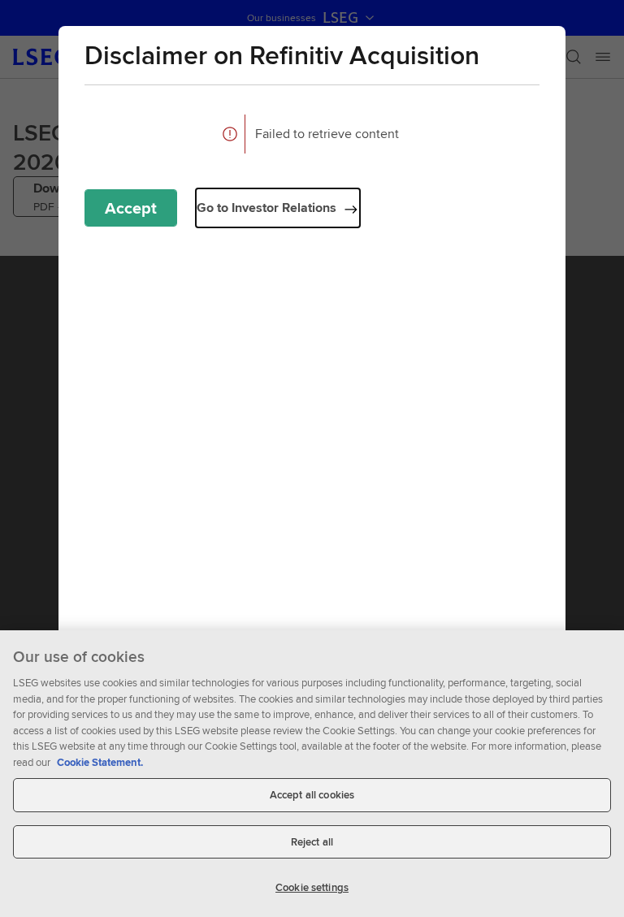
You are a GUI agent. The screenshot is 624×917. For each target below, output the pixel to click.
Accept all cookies (312, 794)
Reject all (312, 842)
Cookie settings (312, 887)
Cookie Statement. (100, 762)
